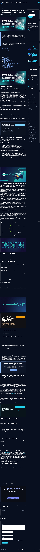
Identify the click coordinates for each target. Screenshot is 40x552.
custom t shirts (30, 106)
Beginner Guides (10, 14)
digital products (31, 109)
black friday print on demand (32, 100)
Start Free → (20, 124)
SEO (35, 132)
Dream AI (24, 453)
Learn (26, 2)
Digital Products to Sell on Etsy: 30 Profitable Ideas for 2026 (34, 61)
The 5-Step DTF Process (6, 54)
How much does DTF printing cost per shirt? (9, 480)
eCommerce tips (31, 111)
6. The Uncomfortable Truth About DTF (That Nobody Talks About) (11, 63)
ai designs (30, 97)
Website (3, 537)
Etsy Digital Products (31, 112)
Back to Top (37, 549)
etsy (34, 111)
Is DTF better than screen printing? (7, 483)
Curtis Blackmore (4, 14)
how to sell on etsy (31, 118)
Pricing (15, 2)
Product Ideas (32, 84)
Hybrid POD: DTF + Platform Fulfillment (8, 65)
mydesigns (19, 505)
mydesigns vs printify (31, 123)
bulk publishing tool (7, 452)
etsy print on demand (31, 115)
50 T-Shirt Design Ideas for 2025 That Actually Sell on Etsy (34, 49)
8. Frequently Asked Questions (6, 67)
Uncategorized (32, 88)
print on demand (13, 393)
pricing (30, 129)
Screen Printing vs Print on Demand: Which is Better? (20, 512)
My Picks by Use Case (6, 61)
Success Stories (32, 86)
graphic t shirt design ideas (32, 117)
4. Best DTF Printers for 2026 (6, 59)
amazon (34, 97)
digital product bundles (31, 108)
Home (12, 2)
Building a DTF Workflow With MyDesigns (8, 66)
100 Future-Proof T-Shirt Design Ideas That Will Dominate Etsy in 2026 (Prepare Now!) (34, 55)
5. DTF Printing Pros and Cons (6, 62)
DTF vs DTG (4, 56)
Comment (3, 524)
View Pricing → (20, 128)
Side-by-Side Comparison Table (7, 60)
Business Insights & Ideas (33, 75)
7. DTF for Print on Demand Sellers (7, 64)
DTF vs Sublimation (5, 58)
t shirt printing (30, 141)
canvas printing (30, 103)
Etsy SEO (36, 115)
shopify (30, 135)
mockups (36, 120)
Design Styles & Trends (33, 79)
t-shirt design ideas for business (32, 138)
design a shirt (35, 106)
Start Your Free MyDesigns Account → (13, 498)
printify (33, 129)
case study (35, 103)
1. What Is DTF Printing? (5, 50)
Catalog (17, 2)
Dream (24, 2)
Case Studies (31, 77)
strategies (33, 135)
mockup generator (31, 120)
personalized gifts (31, 126)
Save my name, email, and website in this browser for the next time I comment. (12, 540)
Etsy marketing (30, 114)
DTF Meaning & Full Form (6, 51)
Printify (14, 287)
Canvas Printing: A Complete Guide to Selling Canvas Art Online (6, 512)
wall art (34, 141)
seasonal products (31, 132)
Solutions (20, 2)
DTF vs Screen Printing (6, 57)
